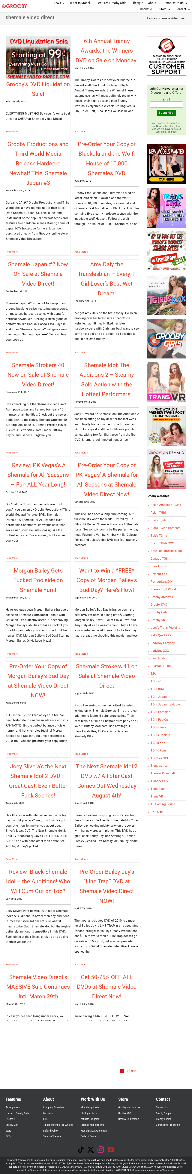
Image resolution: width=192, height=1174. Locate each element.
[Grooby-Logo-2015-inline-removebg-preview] (14, 5)
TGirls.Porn (158, 750)
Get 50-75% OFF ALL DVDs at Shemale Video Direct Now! (106, 987)
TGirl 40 (156, 681)
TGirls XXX (158, 743)
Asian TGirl (158, 512)
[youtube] (111, 1149)
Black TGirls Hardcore (165, 528)
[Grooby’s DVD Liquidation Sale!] (38, 58)
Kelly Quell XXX (161, 635)
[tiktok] (81, 1149)
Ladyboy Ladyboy (163, 643)
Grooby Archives (162, 597)
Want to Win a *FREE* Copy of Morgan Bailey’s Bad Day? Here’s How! (106, 580)
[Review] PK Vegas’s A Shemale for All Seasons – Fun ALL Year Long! (38, 475)
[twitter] (90, 1149)
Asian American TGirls (166, 505)
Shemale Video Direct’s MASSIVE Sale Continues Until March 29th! (38, 987)
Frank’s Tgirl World (163, 589)
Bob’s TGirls (159, 535)
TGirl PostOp (159, 719)
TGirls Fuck (158, 727)
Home (151, 18)
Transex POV (159, 781)
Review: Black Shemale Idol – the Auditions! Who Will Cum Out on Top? (38, 881)
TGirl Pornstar (160, 712)
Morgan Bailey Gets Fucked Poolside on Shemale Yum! (38, 580)
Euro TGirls (158, 566)
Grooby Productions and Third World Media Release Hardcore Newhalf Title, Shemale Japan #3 (38, 163)
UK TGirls (157, 812)
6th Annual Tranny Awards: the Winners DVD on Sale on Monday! (107, 51)
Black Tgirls (158, 520)
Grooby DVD (159, 604)
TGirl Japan (159, 697)
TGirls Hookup (160, 735)
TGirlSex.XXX (160, 758)
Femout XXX (159, 574)
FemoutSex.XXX (161, 581)
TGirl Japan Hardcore (165, 704)
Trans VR (157, 796)
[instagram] (101, 1149)
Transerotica (159, 765)
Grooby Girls (159, 612)
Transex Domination (164, 773)
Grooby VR (158, 620)
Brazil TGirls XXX (162, 543)
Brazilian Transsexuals (166, 551)
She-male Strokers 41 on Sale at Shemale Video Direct (107, 676)
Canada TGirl (160, 558)
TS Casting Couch (163, 804)
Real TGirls (158, 658)
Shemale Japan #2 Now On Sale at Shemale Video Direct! (38, 274)
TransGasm (158, 789)
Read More (12, 131)
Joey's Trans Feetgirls (165, 627)
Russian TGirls (160, 666)
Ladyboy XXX (160, 651)
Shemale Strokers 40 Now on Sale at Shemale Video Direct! (38, 375)
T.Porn (155, 673)
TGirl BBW (157, 689)
